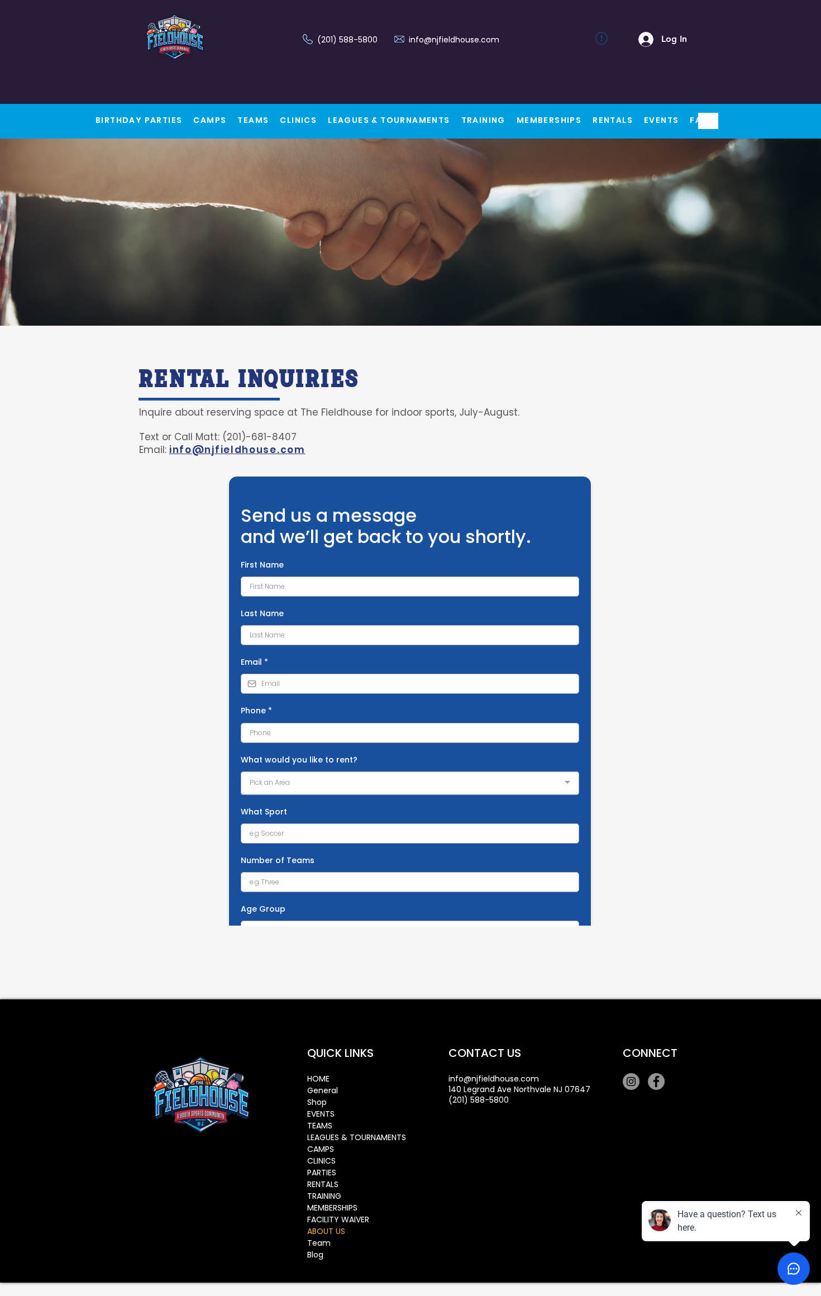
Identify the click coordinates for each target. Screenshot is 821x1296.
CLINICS (321, 1160)
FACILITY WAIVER (338, 1219)
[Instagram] (631, 1081)
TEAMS (319, 1125)
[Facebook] (656, 1081)
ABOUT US (326, 1231)
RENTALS (322, 1184)
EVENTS (321, 1113)
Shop (317, 1102)
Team (319, 1243)
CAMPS (320, 1149)
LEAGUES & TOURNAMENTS (346, 1137)
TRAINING (324, 1196)
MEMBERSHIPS (332, 1207)
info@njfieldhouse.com (454, 39)
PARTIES (321, 1172)
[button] (210, 121)
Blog (315, 1254)
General (322, 1090)
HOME (318, 1078)
